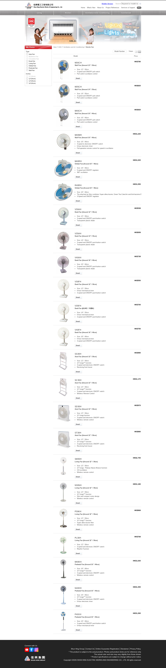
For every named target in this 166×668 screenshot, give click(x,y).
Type (27, 51)
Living (39, 13)
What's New (91, 8)
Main (55, 47)
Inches (28, 74)
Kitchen (68, 13)
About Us (100, 8)
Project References (112, 8)
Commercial (126, 13)
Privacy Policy (135, 649)
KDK (60, 47)
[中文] (139, 8)
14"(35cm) (32, 81)
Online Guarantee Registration (107, 649)
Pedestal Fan (33, 68)
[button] (136, 51)
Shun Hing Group (77, 649)
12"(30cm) (32, 79)
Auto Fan (32, 54)
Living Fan (32, 63)
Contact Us (90, 649)
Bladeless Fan (33, 56)
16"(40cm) (32, 83)
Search (118, 4)
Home (83, 8)
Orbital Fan (32, 66)
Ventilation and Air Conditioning (97, 13)
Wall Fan (32, 70)
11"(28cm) (32, 76)
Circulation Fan (34, 59)
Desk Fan (32, 61)
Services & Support (128, 8)
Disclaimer (125, 649)
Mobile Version (107, 4)
